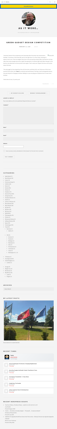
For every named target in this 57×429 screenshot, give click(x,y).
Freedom (7, 191)
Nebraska (10, 242)
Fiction (6, 190)
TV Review (7, 256)
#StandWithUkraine (28, 6)
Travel (6, 227)
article (50, 63)
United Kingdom (9, 260)
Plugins (8, 276)
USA (8, 235)
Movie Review (8, 203)
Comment (6, 105)
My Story (7, 211)
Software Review (9, 221)
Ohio (9, 244)
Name (5, 127)
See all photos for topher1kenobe (11, 342)
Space (6, 223)
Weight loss (8, 268)
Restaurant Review (9, 219)
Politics (7, 217)
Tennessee (10, 248)
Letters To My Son (9, 201)
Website (5, 143)
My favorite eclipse (17, 93)
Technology (46, 83)
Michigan (10, 241)
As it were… (6, 2)
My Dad (6, 207)
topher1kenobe (13, 357)
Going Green (8, 195)
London (8, 262)
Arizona (10, 237)
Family (6, 188)
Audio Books (8, 176)
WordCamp (7, 270)
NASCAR (7, 213)
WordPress (7, 272)
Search (50, 2)
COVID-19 (7, 184)
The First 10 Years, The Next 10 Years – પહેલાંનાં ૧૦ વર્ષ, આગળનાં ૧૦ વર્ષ (21, 405)
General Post (8, 193)
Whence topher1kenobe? (38, 93)
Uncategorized (8, 258)
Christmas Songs (9, 182)
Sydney (10, 230)
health (6, 199)
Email (5, 135)
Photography (8, 215)
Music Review (8, 205)
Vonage (7, 266)
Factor (6, 186)
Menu (55, 2)
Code (8, 274)
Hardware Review (9, 197)
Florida (10, 239)
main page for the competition (12, 69)
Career (6, 180)
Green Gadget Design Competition (28, 42)
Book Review (8, 178)
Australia (9, 229)
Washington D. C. (12, 252)
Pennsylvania (11, 246)
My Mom (7, 209)
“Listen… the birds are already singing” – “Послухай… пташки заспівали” (22, 410)
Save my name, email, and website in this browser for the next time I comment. (25, 151)
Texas (9, 250)
